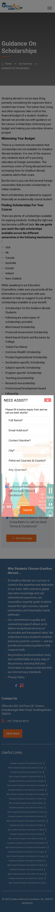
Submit (27, 510)
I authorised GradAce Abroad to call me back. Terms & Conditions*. (27, 491)
